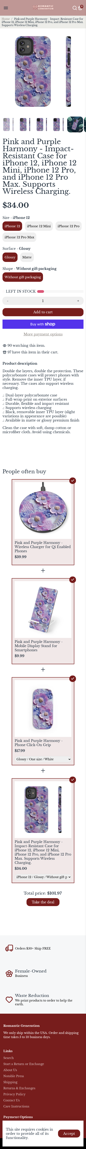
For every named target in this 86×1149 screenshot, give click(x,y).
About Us (10, 1070)
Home (6, 18)
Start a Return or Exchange (23, 1064)
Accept (69, 1133)
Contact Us (11, 1100)
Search (8, 1058)
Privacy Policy (14, 1094)
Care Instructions (16, 1106)
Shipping (10, 1082)
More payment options (43, 334)
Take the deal (43, 902)
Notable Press (13, 1076)
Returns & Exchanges (19, 1088)
